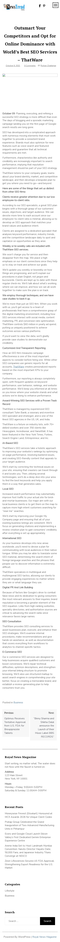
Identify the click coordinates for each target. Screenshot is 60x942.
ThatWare (18, 366)
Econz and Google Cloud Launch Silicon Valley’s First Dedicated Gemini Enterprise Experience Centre (28, 837)
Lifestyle (9, 890)
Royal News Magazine (44, 936)
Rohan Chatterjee (48, 65)
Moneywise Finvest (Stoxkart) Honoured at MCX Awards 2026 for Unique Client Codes (28, 815)
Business (18, 702)
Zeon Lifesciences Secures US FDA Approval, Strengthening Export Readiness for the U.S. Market (29, 864)
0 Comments (30, 65)
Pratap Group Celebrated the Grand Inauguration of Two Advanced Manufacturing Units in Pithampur (29, 825)
